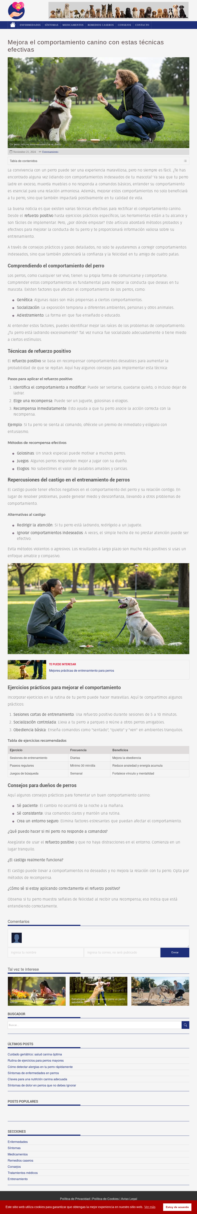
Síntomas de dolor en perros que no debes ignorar (42, 1085)
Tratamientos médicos (23, 1173)
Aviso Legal (129, 1198)
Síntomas (51, 25)
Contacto (142, 25)
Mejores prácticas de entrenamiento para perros (81, 670)
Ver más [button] (149, 1207)
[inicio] (16, 18)
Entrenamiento (50, 151)
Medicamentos (73, 25)
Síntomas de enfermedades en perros (33, 1073)
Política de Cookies (105, 1198)
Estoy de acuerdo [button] (177, 1207)
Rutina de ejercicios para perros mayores (36, 1060)
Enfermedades (30, 25)
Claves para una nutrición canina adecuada (37, 1079)
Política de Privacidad (75, 1198)
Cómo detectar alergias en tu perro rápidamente (40, 1067)
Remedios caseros (101, 25)
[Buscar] (185, 1025)
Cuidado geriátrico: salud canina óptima (35, 1054)
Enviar (175, 952)
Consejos (124, 25)
